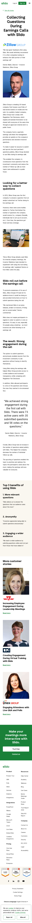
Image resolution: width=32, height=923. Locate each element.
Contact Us (24, 825)
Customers (24, 836)
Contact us (16, 754)
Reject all (9, 917)
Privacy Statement (17, 888)
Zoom (8, 826)
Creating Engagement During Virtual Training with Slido (14, 658)
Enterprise (9, 863)
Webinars (23, 783)
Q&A (7, 779)
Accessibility (24, 850)
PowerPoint (9, 807)
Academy (23, 779)
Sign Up (22, 3)
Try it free (16, 749)
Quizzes (8, 790)
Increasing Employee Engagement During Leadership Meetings (14, 606)
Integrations (10, 797)
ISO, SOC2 (24, 843)
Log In (15, 3)
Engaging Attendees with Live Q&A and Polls (16, 709)
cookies (10, 908)
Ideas (8, 786)
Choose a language (10, 901)
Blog (22, 787)
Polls (7, 783)
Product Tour (10, 776)
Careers (23, 832)
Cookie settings (20, 912)
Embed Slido (10, 833)
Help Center (24, 776)
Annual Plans (10, 854)
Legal (22, 847)
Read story (6, 613)
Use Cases (24, 790)
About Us (23, 828)
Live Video (9, 829)
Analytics (9, 794)
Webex (8, 810)
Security (23, 839)
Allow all (22, 917)
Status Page (18, 896)
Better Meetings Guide (24, 796)
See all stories (9, 10)
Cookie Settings (18, 892)
